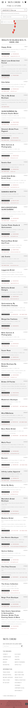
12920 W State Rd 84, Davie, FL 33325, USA (11, 245)
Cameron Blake (10, 167)
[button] (14, 30)
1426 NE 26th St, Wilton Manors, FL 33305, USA (12, 133)
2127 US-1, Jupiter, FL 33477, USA (8, 586)
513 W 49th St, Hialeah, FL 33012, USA (10, 115)
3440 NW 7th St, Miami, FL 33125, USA (10, 258)
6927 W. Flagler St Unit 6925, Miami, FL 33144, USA (13, 307)
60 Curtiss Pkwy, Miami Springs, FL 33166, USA (12, 211)
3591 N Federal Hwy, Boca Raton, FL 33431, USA (12, 431)
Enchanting (6, 664)
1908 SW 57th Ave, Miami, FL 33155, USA (10, 321)
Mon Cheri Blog (19, 672)
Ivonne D (9, 51)
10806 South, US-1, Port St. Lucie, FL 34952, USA (12, 619)
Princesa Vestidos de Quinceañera (14, 73)
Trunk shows (6, 672)
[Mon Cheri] (9, 639)
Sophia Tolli (18, 71)
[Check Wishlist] (25, 2)
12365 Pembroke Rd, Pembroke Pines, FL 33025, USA (13, 100)
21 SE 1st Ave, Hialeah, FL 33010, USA (10, 194)
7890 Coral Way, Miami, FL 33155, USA (10, 337)
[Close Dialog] (1, 704)
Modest (5, 662)
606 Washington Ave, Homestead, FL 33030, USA (12, 539)
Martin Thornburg (23, 69)
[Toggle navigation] (3, 2)
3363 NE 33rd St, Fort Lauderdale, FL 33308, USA (12, 164)
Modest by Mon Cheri (21, 526)
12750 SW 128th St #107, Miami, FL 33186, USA (12, 415)
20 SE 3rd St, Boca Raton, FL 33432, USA (10, 401)
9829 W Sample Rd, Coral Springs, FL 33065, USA (13, 352)
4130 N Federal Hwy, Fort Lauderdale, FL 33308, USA (13, 180)
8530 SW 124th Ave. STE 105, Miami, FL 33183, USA (13, 384)
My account (6, 682)
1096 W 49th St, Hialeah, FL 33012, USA (10, 149)
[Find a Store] (5, 2)
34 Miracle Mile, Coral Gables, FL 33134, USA (11, 272)
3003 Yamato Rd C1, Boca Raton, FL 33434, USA (12, 444)
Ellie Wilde (9, 135)
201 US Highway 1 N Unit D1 (7, 599)
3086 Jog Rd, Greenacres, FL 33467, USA (10, 553)
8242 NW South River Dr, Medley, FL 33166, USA (12, 229)
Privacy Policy (19, 677)
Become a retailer (8, 677)
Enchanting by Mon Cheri (12, 69)
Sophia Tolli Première (17, 294)
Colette (17, 656)
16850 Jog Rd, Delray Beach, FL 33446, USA (11, 473)
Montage (14, 51)
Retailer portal (7, 674)
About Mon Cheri (19, 674)
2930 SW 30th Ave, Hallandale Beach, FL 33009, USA (13, 49)
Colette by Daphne (11, 231)
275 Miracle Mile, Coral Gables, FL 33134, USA (12, 292)
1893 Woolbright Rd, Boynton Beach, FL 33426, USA (13, 487)
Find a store (6, 680)
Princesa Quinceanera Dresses (8, 71)
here (14, 707)
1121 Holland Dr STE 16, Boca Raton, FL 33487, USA (13, 460)
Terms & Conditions (20, 680)
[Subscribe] (21, 646)
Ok (26, 704)
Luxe (26, 572)
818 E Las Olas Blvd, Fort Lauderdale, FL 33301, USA (13, 84)
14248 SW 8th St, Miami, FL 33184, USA (10, 368)
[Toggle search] (23, 2)
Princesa (17, 659)
